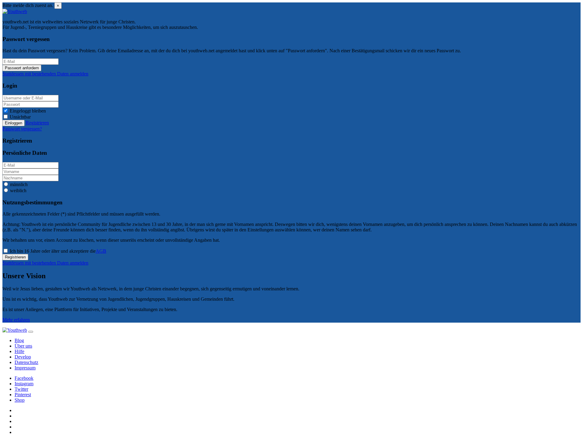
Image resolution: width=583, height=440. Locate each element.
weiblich (18, 190)
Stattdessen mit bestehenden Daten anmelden (45, 73)
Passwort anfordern (22, 68)
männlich (19, 184)
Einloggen (13, 123)
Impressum (25, 367)
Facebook (24, 378)
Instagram (24, 383)
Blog (19, 340)
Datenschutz (26, 362)
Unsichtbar (20, 117)
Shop (20, 400)
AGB (101, 251)
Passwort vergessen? (22, 128)
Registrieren (15, 257)
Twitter (21, 389)
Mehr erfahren (16, 319)
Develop (23, 356)
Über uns (23, 345)
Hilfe (19, 351)
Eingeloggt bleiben (28, 110)
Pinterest (23, 394)
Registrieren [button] (37, 122)
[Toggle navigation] (30, 332)
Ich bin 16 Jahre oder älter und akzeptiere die (58, 251)
